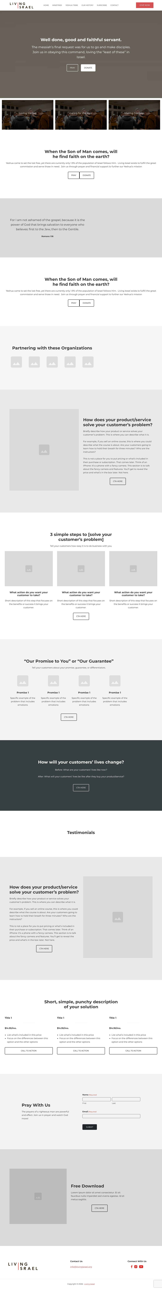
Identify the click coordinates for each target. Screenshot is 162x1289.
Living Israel (89, 1284)
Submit (89, 1127)
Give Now (145, 5)
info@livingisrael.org (81, 1267)
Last (114, 1103)
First (84, 1103)
